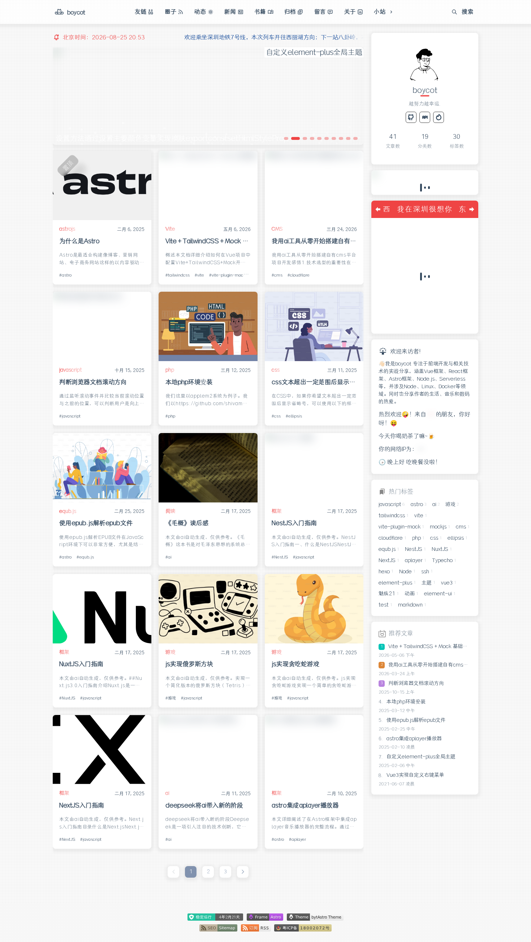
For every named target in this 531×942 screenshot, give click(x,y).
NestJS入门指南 (294, 523)
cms (278, 275)
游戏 (170, 652)
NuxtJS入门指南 (81, 664)
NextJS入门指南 (81, 805)
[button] (286, 138)
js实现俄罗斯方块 (189, 664)
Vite (170, 229)
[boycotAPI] (424, 117)
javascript (70, 370)
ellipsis (295, 416)
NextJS (68, 839)
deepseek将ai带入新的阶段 (204, 805)
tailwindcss (179, 275)
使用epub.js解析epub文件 (96, 523)
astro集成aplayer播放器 (305, 805)
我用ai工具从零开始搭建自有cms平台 (314, 241)
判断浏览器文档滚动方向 (93, 382)
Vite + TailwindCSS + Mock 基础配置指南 (208, 241)
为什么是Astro (79, 241)
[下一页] (243, 872)
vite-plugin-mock (228, 275)
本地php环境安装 (189, 382)
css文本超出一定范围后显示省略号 (314, 382)
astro (67, 275)
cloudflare (300, 275)
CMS (277, 229)
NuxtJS (68, 698)
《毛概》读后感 (186, 523)
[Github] (411, 117)
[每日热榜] (438, 117)
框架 (277, 511)
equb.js (67, 511)
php (169, 370)
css (276, 370)
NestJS (281, 557)
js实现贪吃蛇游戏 (295, 664)
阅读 (170, 511)
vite (200, 275)
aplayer (299, 839)
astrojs (67, 229)
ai (170, 557)
